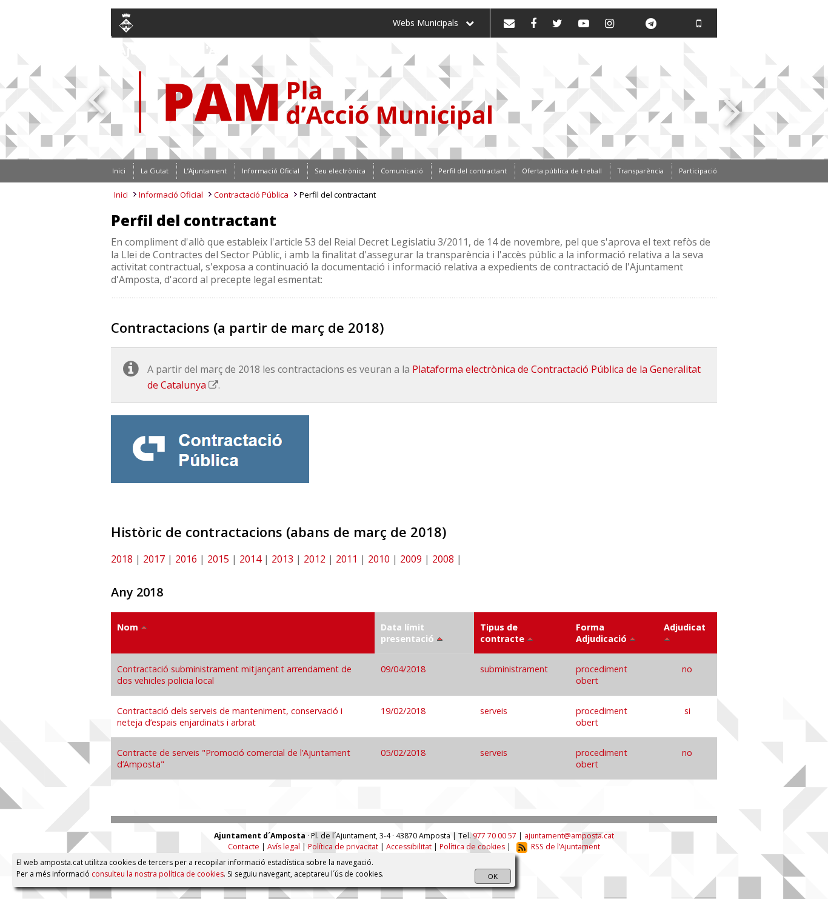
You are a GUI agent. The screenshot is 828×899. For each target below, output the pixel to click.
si (687, 711)
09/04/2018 (404, 669)
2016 (186, 559)
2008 (443, 559)
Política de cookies (472, 846)
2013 (282, 559)
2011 (347, 559)
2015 (218, 559)
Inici (121, 194)
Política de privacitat (343, 846)
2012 (315, 559)
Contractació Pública (251, 194)
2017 (154, 559)
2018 (122, 559)
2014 (250, 559)
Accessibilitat (409, 846)
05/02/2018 (404, 752)
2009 (411, 559)
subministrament (514, 669)
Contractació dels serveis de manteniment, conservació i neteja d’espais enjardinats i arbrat (229, 716)
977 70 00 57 (494, 835)
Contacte (243, 846)
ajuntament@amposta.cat (569, 835)
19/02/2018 (404, 711)
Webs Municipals (429, 22)
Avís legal (283, 846)
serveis (493, 711)
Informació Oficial (171, 194)
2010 (379, 559)
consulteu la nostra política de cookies (158, 874)
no (687, 669)
